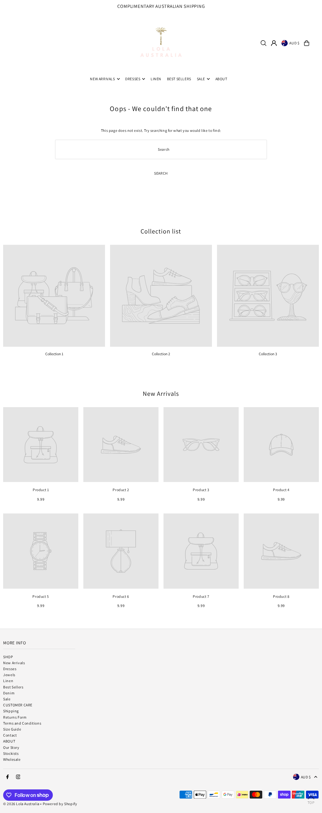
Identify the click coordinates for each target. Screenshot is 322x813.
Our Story (11, 747)
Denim (8, 693)
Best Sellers (13, 687)
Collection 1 (54, 353)
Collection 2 (161, 353)
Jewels (9, 674)
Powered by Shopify (60, 803)
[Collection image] (54, 296)
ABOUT (9, 741)
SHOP (8, 656)
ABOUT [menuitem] (221, 78)
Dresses (9, 668)
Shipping (11, 711)
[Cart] (306, 43)
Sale (6, 699)
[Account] (274, 43)
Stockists (11, 753)
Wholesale (11, 759)
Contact (10, 735)
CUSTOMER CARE (17, 705)
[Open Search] (263, 43)
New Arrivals (161, 394)
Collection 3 (268, 353)
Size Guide (12, 729)
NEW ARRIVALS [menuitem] (102, 78)
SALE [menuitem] (201, 78)
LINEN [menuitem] (156, 78)
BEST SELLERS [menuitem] (179, 78)
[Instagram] (316, 8)
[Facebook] (308, 8)
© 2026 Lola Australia (21, 803)
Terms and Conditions (22, 723)
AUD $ (294, 43)
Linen (8, 680)
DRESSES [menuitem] (132, 78)
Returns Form (14, 717)
